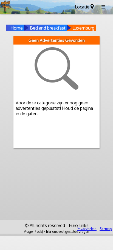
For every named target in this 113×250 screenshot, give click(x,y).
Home (16, 28)
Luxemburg (83, 28)
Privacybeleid (87, 229)
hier (48, 232)
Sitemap (106, 229)
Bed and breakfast (48, 28)
